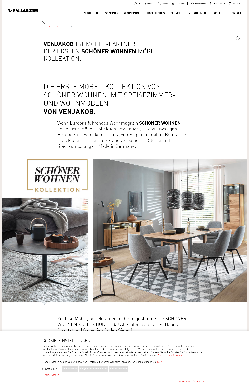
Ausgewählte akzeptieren (93, 369)
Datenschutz (200, 381)
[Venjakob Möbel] (23, 11)
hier (159, 362)
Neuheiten (91, 13)
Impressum (184, 381)
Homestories (156, 13)
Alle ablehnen (70, 369)
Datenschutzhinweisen (170, 355)
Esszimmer (111, 13)
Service (176, 13)
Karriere (218, 13)
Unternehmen (196, 13)
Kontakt (235, 13)
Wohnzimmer (133, 13)
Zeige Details (52, 375)
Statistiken (51, 369)
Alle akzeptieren (118, 369)
